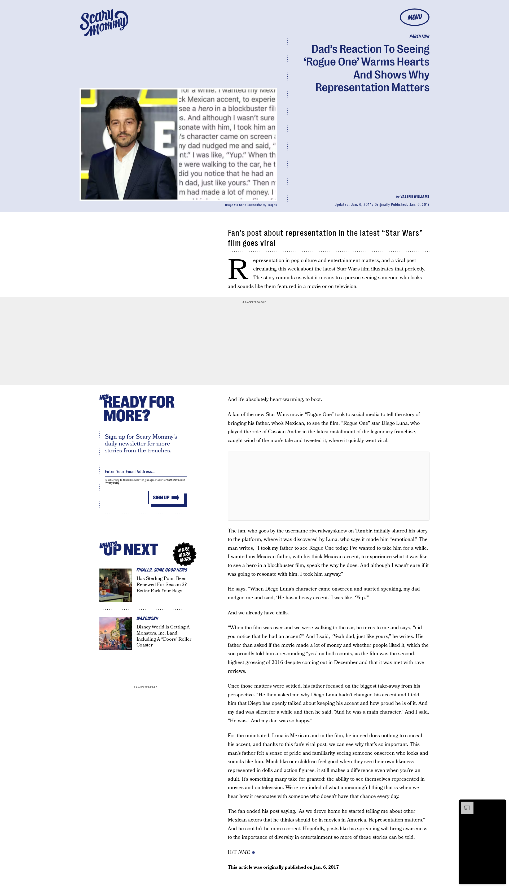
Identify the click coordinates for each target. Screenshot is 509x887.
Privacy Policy (112, 483)
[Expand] (464, 804)
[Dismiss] (500, 804)
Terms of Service (172, 480)
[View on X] (329, 486)
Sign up (161, 498)
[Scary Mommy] (104, 22)
